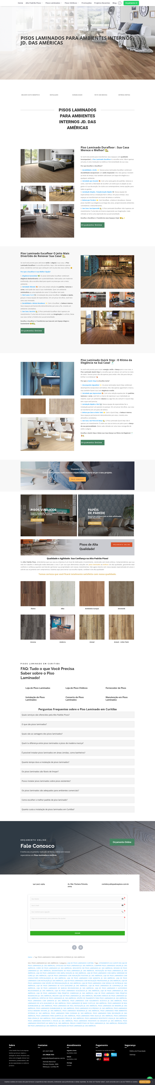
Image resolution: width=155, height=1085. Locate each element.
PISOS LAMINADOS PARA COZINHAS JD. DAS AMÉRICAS (71, 1013)
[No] (152, 1082)
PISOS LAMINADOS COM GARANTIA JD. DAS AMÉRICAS (48, 1001)
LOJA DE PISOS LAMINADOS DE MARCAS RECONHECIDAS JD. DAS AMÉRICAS (65, 988)
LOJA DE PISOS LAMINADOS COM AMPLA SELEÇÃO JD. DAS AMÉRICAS (61, 973)
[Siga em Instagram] (80, 947)
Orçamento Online (91, 225)
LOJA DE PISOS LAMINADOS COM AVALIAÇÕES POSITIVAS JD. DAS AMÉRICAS (75, 976)
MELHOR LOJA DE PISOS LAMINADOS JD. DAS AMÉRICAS (72, 996)
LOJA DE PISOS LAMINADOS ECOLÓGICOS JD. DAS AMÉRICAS (77, 991)
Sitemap (132, 1055)
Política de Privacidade (138, 1051)
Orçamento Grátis (77, 469)
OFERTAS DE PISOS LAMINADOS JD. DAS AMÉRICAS (58, 998)
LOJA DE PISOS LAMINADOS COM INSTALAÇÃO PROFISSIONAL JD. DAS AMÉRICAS (92, 981)
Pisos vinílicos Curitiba (55, 513)
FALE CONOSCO (77, 479)
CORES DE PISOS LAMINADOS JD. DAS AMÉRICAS (54, 968)
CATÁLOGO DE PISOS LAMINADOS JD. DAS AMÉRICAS (74, 966)
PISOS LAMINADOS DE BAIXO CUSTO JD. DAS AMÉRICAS (87, 1003)
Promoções (87, 3)
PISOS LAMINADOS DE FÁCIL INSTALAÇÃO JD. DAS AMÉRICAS (75, 1006)
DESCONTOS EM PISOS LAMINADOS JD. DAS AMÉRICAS (92, 968)
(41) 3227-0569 (95, 70)
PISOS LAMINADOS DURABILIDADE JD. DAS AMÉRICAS (55, 1008)
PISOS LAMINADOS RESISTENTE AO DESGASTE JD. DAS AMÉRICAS (98, 1021)
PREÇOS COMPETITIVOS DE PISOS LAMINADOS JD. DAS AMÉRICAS (93, 1023)
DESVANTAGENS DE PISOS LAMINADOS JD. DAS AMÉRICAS (73, 971)
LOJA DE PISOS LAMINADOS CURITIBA (80, 963)
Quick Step (92, 381)
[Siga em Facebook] (74, 947)
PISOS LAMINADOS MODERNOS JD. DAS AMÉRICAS (81, 1011)
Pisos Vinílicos (71, 3)
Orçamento (131, 3)
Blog (114, 3)
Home (20, 3)
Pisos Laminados (53, 3)
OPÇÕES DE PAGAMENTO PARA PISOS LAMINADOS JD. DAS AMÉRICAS (102, 998)
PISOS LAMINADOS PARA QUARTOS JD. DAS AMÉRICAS (55, 1016)
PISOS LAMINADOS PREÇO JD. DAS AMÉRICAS (68, 1018)
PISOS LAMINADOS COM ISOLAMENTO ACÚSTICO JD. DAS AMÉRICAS (96, 1001)
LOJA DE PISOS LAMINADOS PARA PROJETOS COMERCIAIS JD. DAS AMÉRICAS (64, 993)
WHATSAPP (127, 70)
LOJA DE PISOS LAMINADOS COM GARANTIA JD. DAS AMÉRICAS (91, 978)
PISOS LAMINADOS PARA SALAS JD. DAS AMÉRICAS (94, 1016)
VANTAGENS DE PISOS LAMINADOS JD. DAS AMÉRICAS (77, 1026)
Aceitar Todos (144, 1082)
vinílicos (106, 565)
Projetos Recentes (102, 3)
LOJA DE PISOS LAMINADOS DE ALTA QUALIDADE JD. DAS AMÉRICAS (61, 986)
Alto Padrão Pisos (33, 3)
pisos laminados (95, 565)
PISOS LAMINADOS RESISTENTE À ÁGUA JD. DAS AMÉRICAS (106, 1018)
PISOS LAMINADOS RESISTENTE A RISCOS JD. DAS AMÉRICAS (50, 1021)
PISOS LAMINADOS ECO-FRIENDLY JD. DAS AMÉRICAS (94, 1008)
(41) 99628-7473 (48, 1055)
